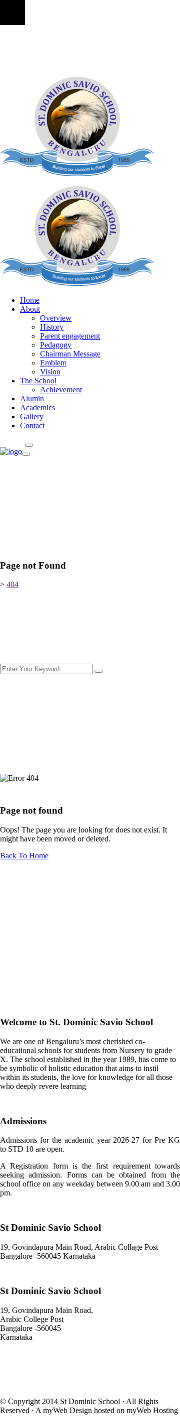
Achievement (61, 389)
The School (38, 380)
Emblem (53, 362)
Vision (50, 371)
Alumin (32, 398)
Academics (37, 407)
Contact (32, 425)
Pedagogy (56, 345)
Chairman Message (70, 354)
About (30, 309)
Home (30, 300)
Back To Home (24, 855)
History (52, 327)
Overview (56, 318)
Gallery (32, 416)
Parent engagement (70, 336)
